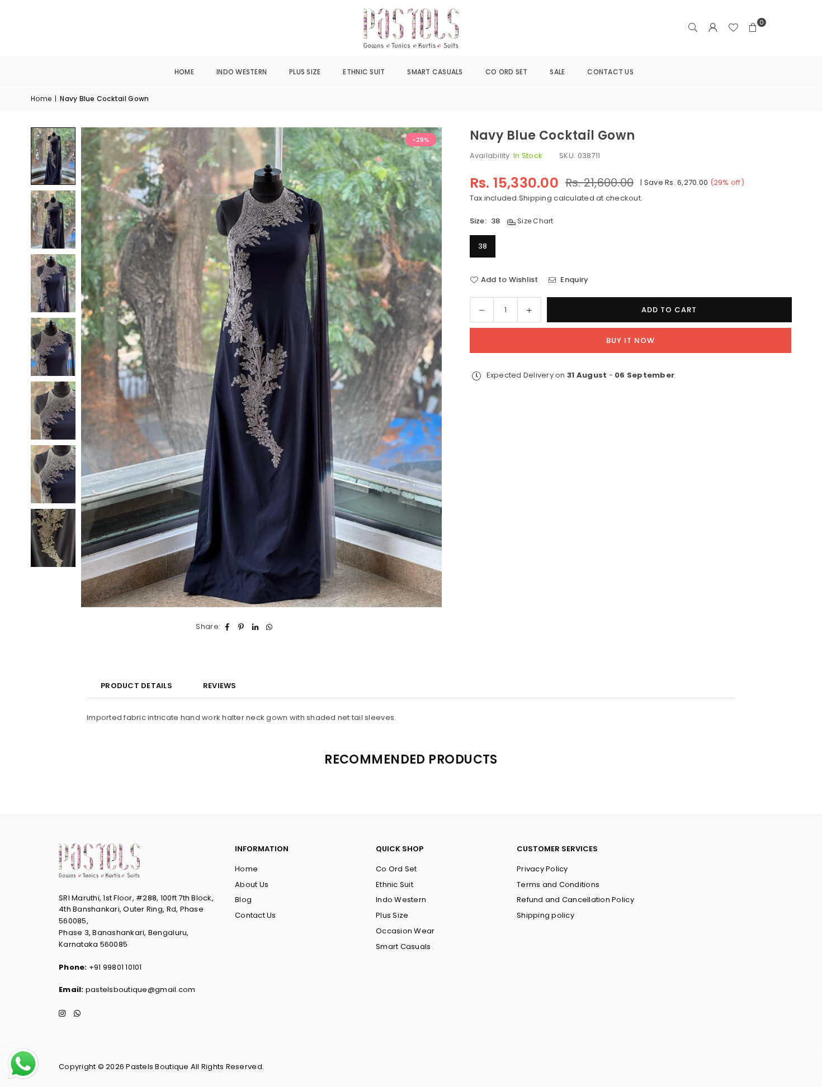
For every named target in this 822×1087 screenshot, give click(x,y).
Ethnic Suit (364, 72)
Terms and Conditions (558, 884)
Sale (557, 72)
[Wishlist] (733, 28)
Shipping (535, 197)
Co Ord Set (506, 72)
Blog (243, 899)
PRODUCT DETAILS (136, 685)
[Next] (419, 367)
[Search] (693, 28)
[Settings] (713, 28)
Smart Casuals (434, 72)
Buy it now (630, 340)
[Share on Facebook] (227, 627)
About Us (251, 884)
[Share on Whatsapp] (269, 627)
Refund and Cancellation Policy (575, 899)
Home (184, 72)
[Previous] (103, 367)
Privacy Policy (542, 869)
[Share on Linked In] (255, 627)
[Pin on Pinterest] (241, 627)
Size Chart (535, 221)
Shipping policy (545, 915)
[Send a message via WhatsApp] (23, 1063)
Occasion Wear (405, 931)
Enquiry (573, 279)
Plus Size (304, 72)
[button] (753, 28)
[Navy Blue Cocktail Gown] (53, 156)
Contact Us (610, 72)
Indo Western (241, 72)
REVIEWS (220, 685)
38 (483, 246)
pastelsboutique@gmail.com (141, 989)
